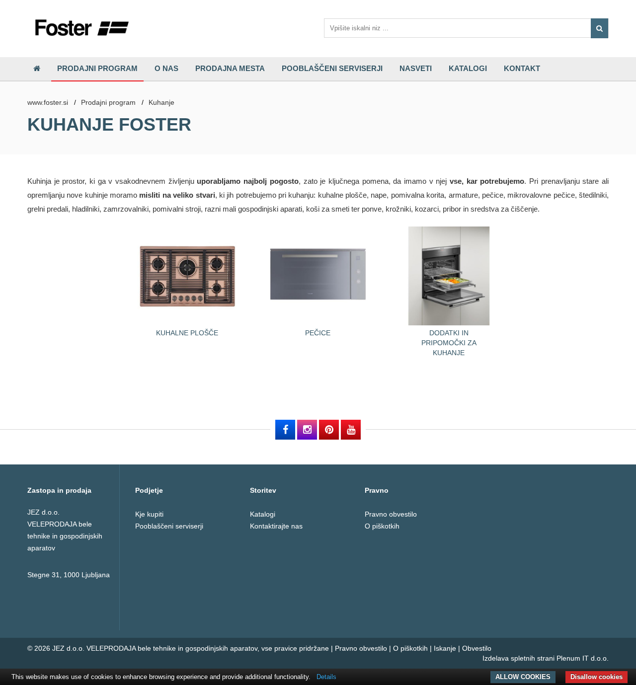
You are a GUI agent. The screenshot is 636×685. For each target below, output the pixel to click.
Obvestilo (476, 648)
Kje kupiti (149, 514)
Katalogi (468, 68)
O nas (166, 68)
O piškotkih (382, 526)
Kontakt (522, 68)
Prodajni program (97, 68)
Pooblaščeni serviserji (332, 68)
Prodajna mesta (230, 68)
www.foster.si (47, 102)
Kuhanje (161, 102)
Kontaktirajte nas (276, 526)
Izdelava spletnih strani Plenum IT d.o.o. (545, 658)
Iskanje (445, 648)
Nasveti (415, 68)
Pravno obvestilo (391, 514)
